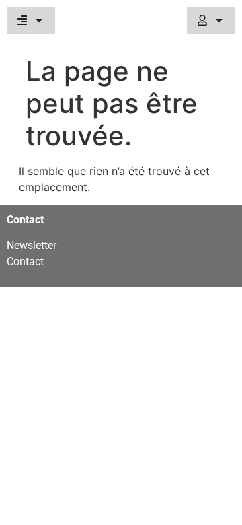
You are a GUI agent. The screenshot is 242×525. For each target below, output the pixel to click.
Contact (25, 261)
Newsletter (31, 245)
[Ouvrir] (39, 20)
